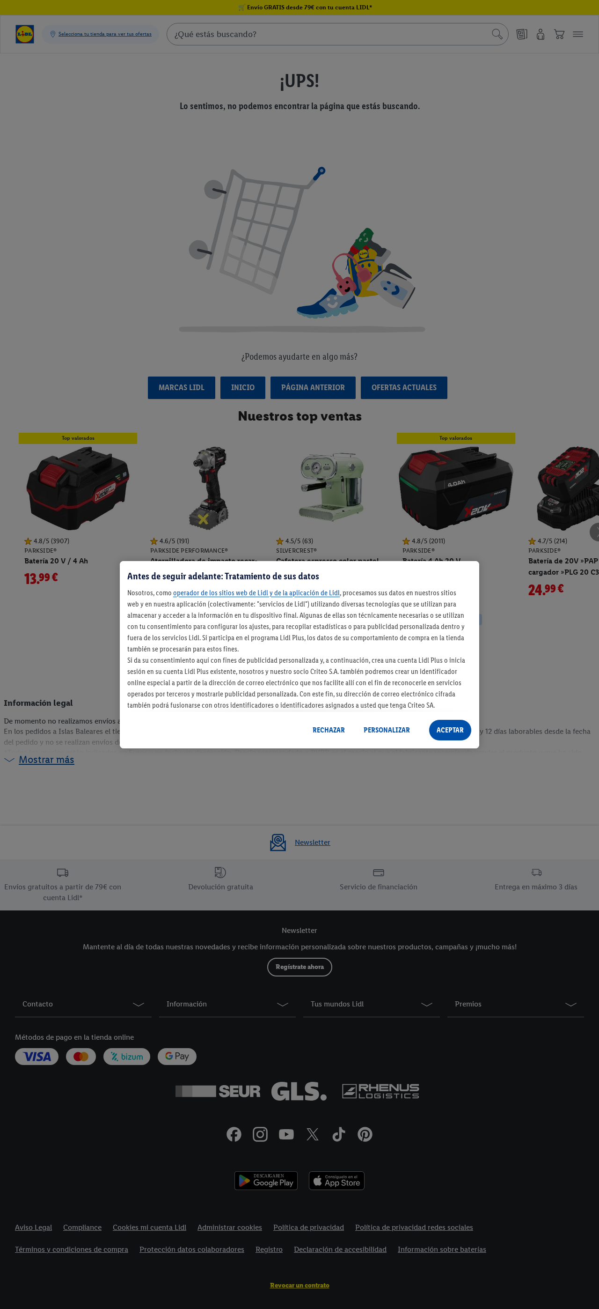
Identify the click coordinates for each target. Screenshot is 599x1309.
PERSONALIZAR (387, 729)
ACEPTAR (450, 729)
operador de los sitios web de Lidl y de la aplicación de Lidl (256, 592)
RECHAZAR (329, 729)
